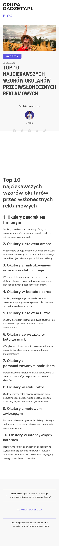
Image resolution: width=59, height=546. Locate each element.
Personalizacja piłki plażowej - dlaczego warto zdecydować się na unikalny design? (30, 495)
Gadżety (12, 56)
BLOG (7, 16)
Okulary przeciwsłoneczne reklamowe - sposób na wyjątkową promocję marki (30, 524)
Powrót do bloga (29, 509)
